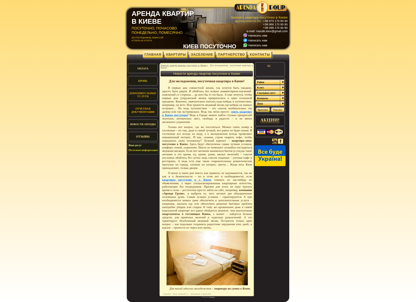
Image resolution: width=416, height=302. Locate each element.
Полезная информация (143, 150)
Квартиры (176, 54)
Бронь (142, 80)
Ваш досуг (135, 145)
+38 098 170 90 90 (275, 27)
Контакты (260, 54)
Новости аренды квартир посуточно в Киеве (183, 65)
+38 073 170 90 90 (275, 21)
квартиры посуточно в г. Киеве (186, 179)
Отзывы (143, 136)
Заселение (202, 54)
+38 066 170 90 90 (275, 24)
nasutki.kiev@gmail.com (272, 31)
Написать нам (257, 35)
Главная (152, 54)
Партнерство (231, 54)
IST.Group (212, 297)
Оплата (143, 68)
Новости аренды (143, 124)
